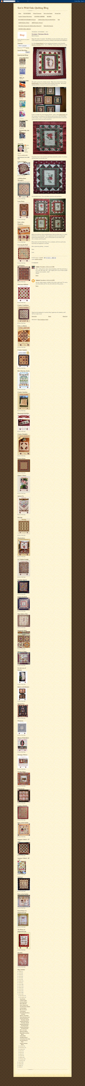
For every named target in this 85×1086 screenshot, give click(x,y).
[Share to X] (51, 258)
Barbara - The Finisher (24, 1015)
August (21, 1049)
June (21, 1052)
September (22, 1047)
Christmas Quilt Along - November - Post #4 (24, 1019)
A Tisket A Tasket (23, 1000)
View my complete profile (23, 155)
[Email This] (47, 258)
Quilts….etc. (21, 77)
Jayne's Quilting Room (23, 57)
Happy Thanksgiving (24, 1005)
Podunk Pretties (22, 100)
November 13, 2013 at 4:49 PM (48, 280)
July (21, 1050)
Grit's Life (21, 110)
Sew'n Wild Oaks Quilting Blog (33, 7)
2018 (20, 984)
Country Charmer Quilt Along (25, 16)
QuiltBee (21, 90)
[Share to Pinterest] (55, 258)
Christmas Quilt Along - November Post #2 (24, 1025)
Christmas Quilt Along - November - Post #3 (24, 1022)
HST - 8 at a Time (23, 1029)
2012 (20, 994)
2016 (20, 987)
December (22, 995)
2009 (20, 1065)
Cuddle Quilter (62, 114)
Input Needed (22, 998)
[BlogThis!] (49, 258)
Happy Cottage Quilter (24, 80)
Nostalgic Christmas (36, 45)
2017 (20, 986)
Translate (27, 47)
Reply (37, 275)
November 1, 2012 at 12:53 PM (47, 266)
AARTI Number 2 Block (23, 22)
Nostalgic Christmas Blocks (23, 1044)
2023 (20, 976)
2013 (20, 992)
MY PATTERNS (27, 13)
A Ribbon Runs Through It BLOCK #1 (46, 19)
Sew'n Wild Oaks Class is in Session (24, 1013)
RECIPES (49, 16)
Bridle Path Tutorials (48, 26)
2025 (20, 973)
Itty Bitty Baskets (23, 1008)
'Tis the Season (23, 1011)
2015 (20, 989)
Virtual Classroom (37, 13)
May (21, 1054)
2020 (20, 981)
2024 (20, 974)
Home (19, 13)
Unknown (38, 280)
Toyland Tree (58, 13)
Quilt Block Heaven (23, 1037)
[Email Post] (44, 257)
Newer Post (34, 316)
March (21, 1057)
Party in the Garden (48, 13)
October (21, 1046)
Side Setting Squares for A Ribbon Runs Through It (29, 26)
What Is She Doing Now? (25, 1017)
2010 (20, 1063)
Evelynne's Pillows (23, 1002)
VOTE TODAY (23, 1035)
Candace (38, 266)
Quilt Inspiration (22, 67)
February (22, 1058)
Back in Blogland (23, 1003)
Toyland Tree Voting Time (25, 1038)
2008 (20, 1067)
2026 (20, 971)
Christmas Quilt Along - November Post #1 (24, 1027)
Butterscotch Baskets (24, 1031)
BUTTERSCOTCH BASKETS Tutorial (27, 19)
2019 (20, 982)
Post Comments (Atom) (43, 319)
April (21, 1055)
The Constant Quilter (23, 120)
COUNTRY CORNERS (39, 16)
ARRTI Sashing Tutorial (37, 22)
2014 (20, 990)
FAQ (59, 19)
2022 (20, 977)
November (22, 997)
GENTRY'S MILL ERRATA (24, 29)
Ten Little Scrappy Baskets (25, 1006)
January (21, 1060)
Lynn (27, 145)
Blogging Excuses (23, 1009)
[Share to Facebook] (53, 258)
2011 (20, 1062)
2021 (20, 979)
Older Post (65, 316)
